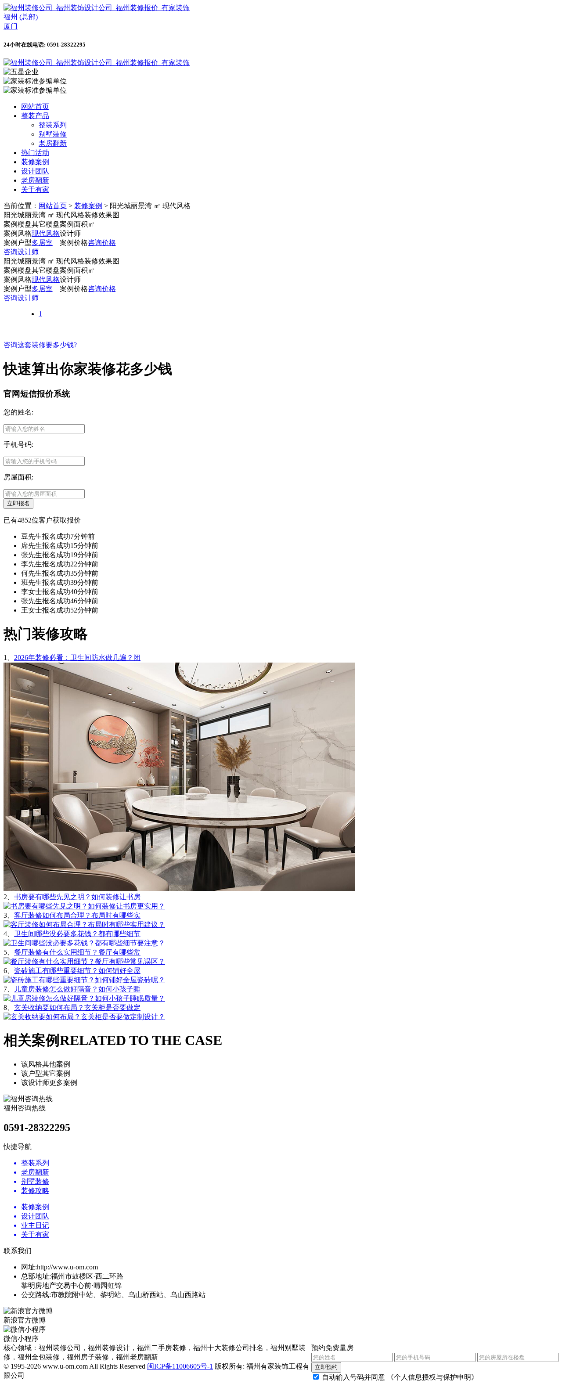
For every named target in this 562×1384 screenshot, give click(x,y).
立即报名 (18, 503)
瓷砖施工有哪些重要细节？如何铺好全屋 (77, 970)
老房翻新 (53, 143)
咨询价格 (102, 242)
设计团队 (35, 171)
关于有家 (35, 189)
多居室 (42, 242)
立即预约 (326, 1367)
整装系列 (53, 125)
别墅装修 (53, 134)
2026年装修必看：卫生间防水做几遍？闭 (77, 657)
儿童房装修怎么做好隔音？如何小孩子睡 (77, 989)
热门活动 (35, 152)
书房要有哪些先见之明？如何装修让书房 (77, 897)
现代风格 (46, 233)
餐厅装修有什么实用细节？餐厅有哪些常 (77, 952)
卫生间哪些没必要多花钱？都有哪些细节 (77, 933)
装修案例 (35, 162)
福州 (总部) (21, 17)
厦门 (11, 26)
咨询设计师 (21, 252)
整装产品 (35, 115)
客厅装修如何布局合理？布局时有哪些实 (77, 915)
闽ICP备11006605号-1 (180, 1366)
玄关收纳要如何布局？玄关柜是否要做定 (77, 1007)
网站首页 (35, 106)
